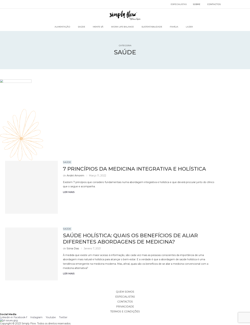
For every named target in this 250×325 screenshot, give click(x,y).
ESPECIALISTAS (179, 4)
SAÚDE (81, 26)
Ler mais (68, 192)
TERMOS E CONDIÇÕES (125, 311)
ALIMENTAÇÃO (62, 26)
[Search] (227, 4)
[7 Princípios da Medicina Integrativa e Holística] (31, 187)
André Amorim (75, 175)
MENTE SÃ (98, 26)
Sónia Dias (73, 248)
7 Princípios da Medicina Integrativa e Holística (134, 169)
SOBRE (196, 4)
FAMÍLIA (174, 26)
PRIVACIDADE (125, 306)
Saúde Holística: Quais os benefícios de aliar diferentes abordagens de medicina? (130, 238)
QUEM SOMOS (125, 292)
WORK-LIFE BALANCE (122, 26)
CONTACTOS (214, 4)
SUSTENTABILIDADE (151, 26)
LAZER (189, 26)
